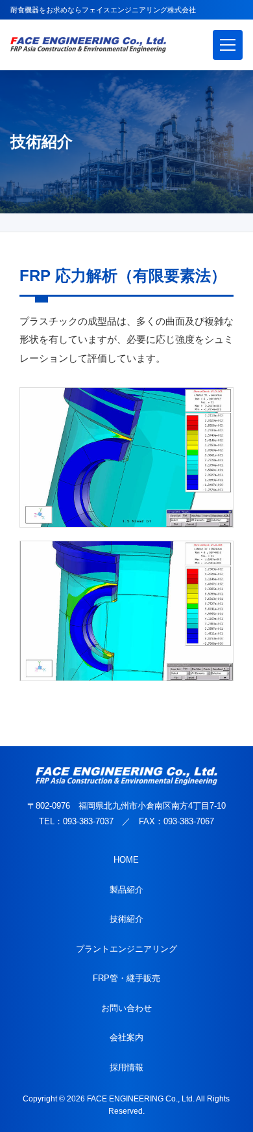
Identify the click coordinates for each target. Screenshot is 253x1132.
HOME (126, 860)
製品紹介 (126, 890)
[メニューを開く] (228, 45)
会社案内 (126, 1037)
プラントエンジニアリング (126, 949)
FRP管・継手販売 (126, 978)
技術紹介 (126, 919)
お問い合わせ (126, 1008)
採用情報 (126, 1067)
